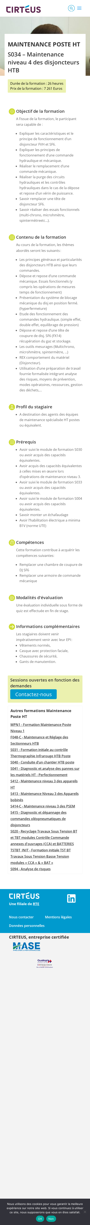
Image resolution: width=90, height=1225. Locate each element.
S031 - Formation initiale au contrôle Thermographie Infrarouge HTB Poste (40, 752)
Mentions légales (58, 917)
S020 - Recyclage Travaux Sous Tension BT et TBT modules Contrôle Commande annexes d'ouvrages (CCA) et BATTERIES (43, 837)
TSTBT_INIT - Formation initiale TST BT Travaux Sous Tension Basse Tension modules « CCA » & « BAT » (40, 856)
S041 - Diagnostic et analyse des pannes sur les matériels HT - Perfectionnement (45, 771)
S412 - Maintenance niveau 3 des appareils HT (44, 784)
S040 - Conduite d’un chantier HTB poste (42, 762)
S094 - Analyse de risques (30, 869)
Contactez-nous (33, 694)
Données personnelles (27, 925)
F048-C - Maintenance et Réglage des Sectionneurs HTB (39, 740)
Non (51, 1218)
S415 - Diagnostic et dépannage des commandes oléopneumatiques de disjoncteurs (38, 818)
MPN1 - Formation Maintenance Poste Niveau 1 (40, 727)
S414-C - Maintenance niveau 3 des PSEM (42, 806)
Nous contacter (21, 917)
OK (40, 1218)
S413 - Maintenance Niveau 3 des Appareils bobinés (44, 796)
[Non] (85, 1212)
